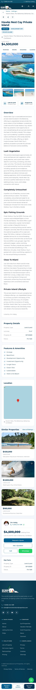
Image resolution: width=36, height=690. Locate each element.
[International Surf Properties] (6, 6)
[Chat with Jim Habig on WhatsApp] (24, 525)
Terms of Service (20, 669)
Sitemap (29, 669)
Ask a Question (18, 545)
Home (8, 11)
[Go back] (3, 12)
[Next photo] (31, 70)
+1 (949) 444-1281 (7, 1)
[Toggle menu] (33, 6)
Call (10, 551)
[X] (16, 612)
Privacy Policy (8, 669)
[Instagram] (3, 612)
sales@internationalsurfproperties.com (16, 607)
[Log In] (28, 6)
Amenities (23, 49)
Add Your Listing (30, 1)
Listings (14, 11)
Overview (6, 49)
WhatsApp (25, 551)
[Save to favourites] (31, 435)
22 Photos (28, 56)
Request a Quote (18, 540)
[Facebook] (8, 612)
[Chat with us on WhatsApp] (31, 680)
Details (14, 49)
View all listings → (28, 429)
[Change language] (23, 6)
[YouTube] (12, 612)
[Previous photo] (5, 70)
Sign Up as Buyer (29, 686)
